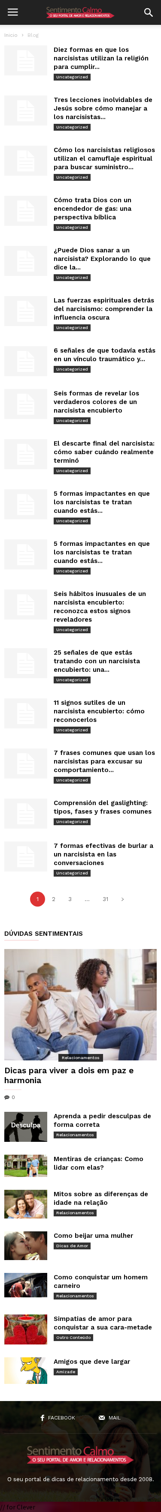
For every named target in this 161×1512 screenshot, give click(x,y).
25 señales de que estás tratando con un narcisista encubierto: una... (97, 661)
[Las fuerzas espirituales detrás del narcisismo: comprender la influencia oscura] (25, 311)
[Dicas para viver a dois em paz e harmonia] (80, 1004)
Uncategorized (72, 77)
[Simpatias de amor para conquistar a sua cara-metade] (25, 1329)
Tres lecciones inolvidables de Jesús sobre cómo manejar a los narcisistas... (103, 108)
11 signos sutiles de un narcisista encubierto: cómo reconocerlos (99, 711)
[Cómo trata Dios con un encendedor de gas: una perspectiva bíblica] (25, 211)
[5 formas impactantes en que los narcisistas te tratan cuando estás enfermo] (25, 504)
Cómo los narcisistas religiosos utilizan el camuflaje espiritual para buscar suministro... (104, 158)
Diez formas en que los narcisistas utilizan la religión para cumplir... (101, 58)
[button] (148, 12)
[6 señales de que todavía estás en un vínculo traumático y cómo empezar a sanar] (25, 361)
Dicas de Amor (72, 1245)
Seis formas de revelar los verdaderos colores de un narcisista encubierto (96, 401)
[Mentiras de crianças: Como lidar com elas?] (25, 1166)
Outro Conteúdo (73, 1337)
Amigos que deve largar (92, 1361)
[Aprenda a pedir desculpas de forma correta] (25, 1127)
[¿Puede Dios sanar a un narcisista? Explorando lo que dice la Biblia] (25, 261)
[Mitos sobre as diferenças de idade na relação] (25, 1204)
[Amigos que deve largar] (25, 1370)
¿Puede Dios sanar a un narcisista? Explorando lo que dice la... (102, 258)
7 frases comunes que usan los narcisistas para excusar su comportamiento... (104, 761)
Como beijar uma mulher (93, 1236)
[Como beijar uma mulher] (25, 1245)
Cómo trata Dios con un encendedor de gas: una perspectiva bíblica (92, 208)
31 (105, 899)
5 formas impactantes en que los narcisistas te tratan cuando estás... (102, 502)
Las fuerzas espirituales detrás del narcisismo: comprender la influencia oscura (104, 308)
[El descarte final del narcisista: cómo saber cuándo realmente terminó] (25, 454)
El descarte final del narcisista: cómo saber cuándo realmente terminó (104, 452)
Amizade (65, 1371)
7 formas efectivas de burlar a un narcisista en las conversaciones (103, 854)
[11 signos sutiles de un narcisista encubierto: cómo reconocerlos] (25, 713)
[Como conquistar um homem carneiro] (25, 1285)
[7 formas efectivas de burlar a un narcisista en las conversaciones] (25, 856)
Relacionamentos (81, 1057)
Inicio (11, 35)
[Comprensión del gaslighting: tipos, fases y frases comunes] (25, 814)
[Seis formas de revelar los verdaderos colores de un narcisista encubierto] (25, 404)
